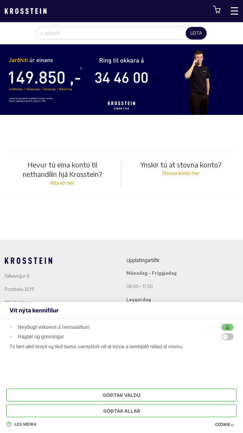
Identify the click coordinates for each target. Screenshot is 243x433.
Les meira (26, 424)
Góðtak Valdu (121, 395)
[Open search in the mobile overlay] (121, 33)
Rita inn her (62, 183)
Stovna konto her (180, 173)
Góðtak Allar (121, 411)
